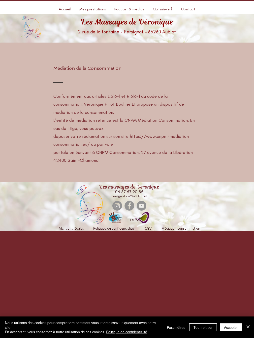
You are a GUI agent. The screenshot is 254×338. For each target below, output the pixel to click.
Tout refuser (203, 327)
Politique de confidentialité (126, 331)
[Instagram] (117, 206)
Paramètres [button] (176, 327)
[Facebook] (129, 206)
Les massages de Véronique (129, 187)
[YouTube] (141, 206)
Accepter (231, 327)
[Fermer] (248, 327)
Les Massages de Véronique (127, 22)
